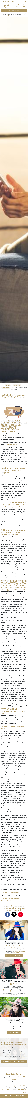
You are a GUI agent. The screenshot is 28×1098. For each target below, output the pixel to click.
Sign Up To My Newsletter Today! (14, 1061)
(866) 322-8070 (21, 7)
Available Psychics (15, 1096)
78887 (15, 984)
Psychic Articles (17, 385)
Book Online (14, 10)
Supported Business (20, 951)
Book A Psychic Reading (14, 955)
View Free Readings (14, 1032)
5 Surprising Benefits (11, 444)
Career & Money (5, 387)
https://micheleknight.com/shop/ (10, 892)
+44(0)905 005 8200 (15, 946)
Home (8, 385)
